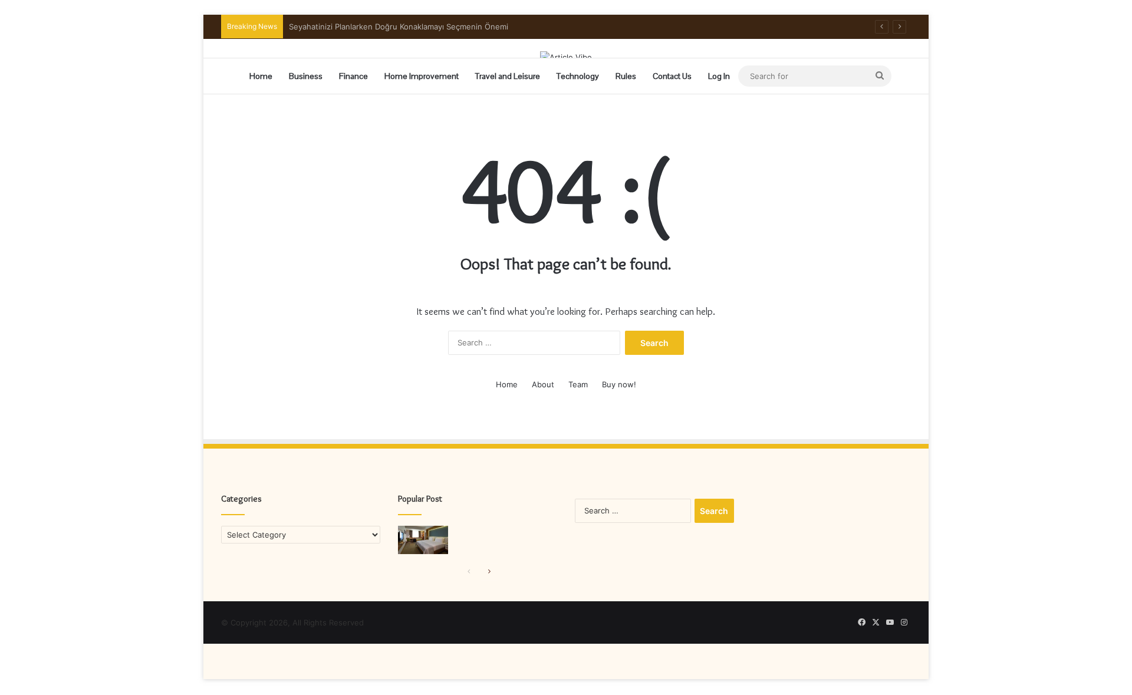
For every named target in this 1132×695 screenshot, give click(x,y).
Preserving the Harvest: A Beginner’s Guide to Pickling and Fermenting (419, 26)
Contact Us (672, 76)
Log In (719, 76)
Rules (626, 76)
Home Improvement (421, 76)
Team (578, 384)
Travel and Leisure (507, 76)
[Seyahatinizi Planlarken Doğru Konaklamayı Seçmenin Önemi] (423, 540)
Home (260, 76)
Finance (353, 76)
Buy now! (619, 384)
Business (306, 76)
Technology (578, 76)
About (543, 384)
